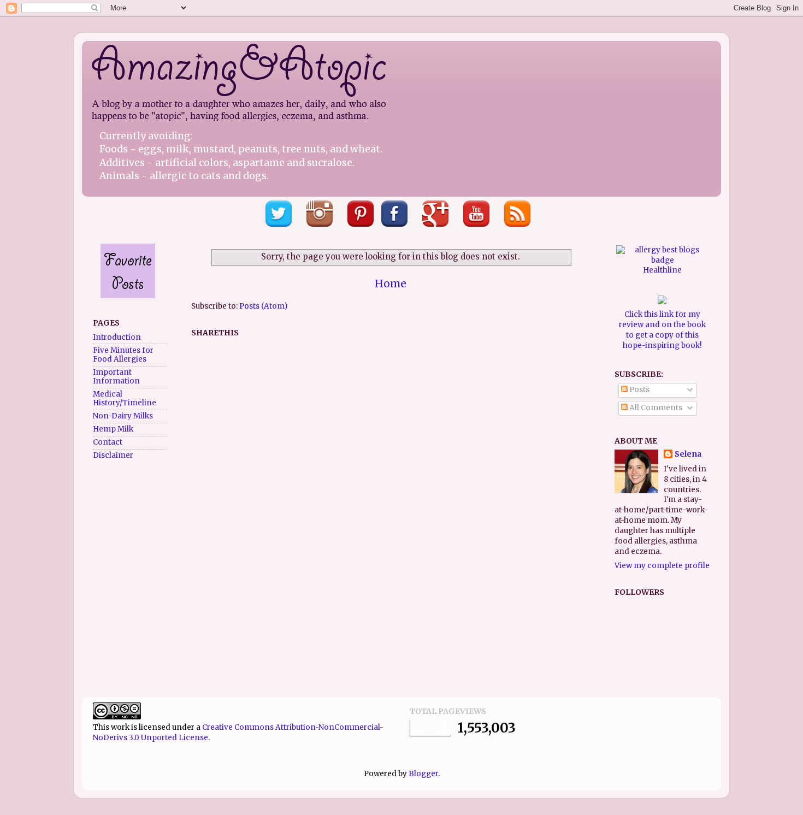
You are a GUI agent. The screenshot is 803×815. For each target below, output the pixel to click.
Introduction (117, 337)
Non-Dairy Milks (123, 416)
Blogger (423, 773)
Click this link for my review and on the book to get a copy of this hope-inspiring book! (662, 330)
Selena (688, 454)
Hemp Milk (113, 429)
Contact (107, 442)
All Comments (655, 407)
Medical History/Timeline (124, 398)
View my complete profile (662, 565)
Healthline (662, 270)
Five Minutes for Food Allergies (123, 355)
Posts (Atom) (263, 306)
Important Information (116, 377)
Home (390, 283)
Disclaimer (113, 455)
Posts (639, 389)
